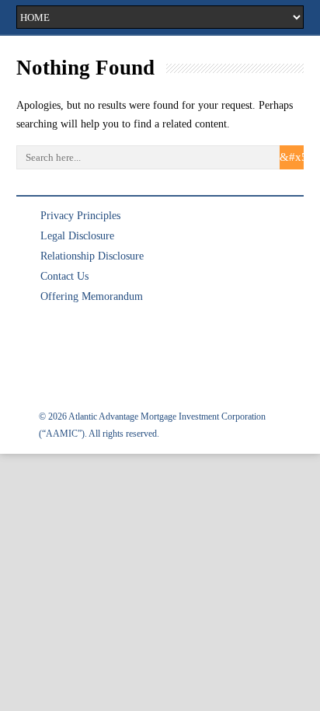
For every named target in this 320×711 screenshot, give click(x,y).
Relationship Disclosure (92, 256)
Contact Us (64, 276)
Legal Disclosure (77, 236)
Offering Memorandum (91, 296)
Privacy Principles (80, 215)
